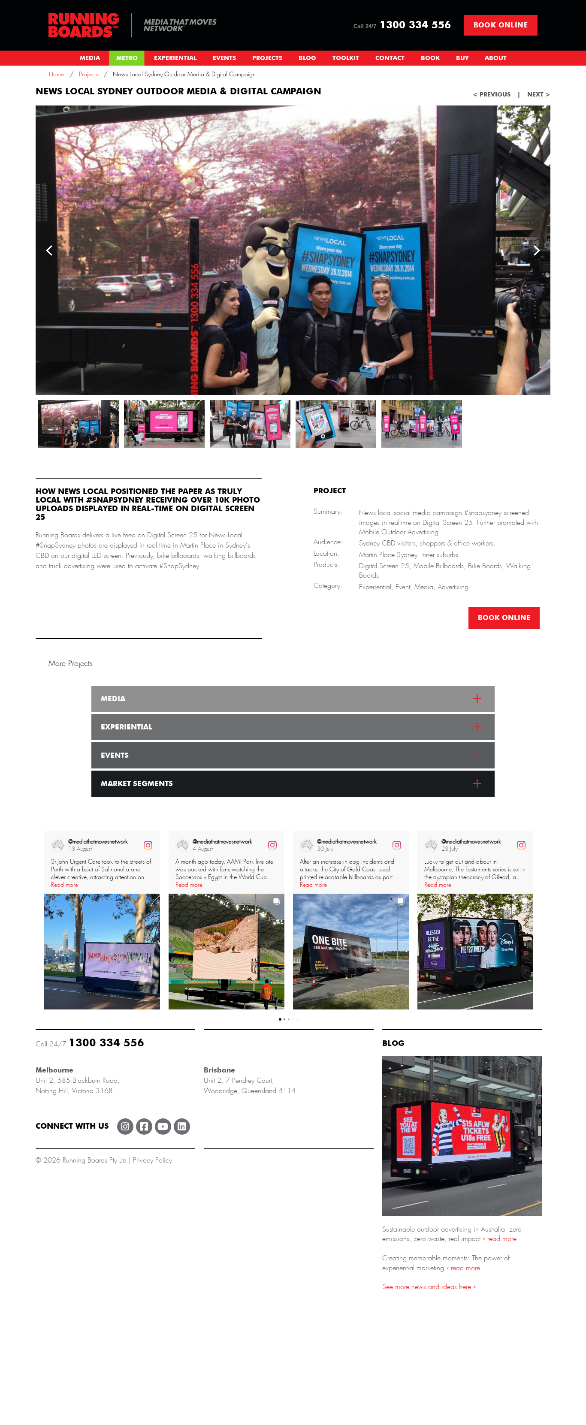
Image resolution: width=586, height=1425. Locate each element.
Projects (267, 58)
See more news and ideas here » (429, 1286)
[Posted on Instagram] (148, 845)
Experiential (175, 58)
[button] (44, 920)
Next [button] (536, 250)
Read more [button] (64, 885)
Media (90, 58)
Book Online (501, 25)
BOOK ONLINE (504, 618)
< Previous (491, 95)
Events (224, 58)
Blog (307, 58)
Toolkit (345, 58)
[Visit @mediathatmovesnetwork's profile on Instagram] (59, 845)
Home (56, 74)
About (496, 58)
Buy (462, 58)
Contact (390, 58)
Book (430, 58)
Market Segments (137, 783)
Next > (538, 95)
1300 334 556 (402, 25)
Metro (127, 58)
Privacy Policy (152, 1160)
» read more (498, 1238)
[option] (293, 250)
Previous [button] (49, 250)
